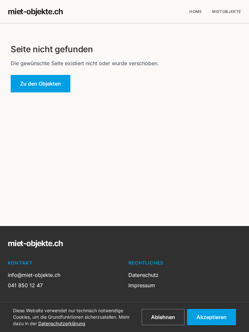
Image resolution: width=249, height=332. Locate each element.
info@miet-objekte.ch (34, 275)
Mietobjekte (226, 11)
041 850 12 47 (25, 285)
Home (195, 11)
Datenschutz (143, 275)
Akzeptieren (211, 317)
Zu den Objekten (40, 83)
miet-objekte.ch (35, 11)
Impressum (141, 285)
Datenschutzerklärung (61, 323)
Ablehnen (163, 317)
